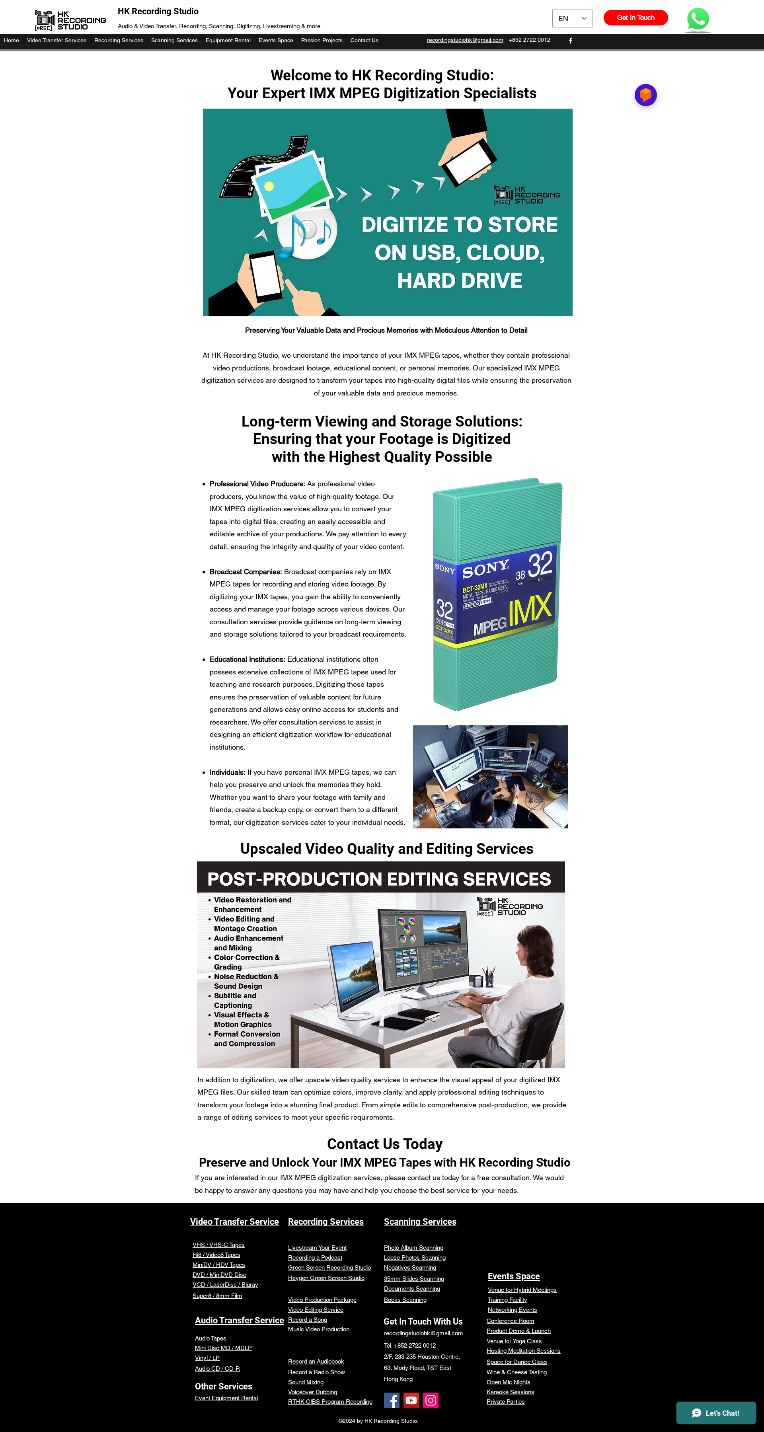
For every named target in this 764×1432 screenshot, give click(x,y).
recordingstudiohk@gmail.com (423, 1333)
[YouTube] (411, 1400)
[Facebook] (392, 1400)
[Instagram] (431, 1400)
